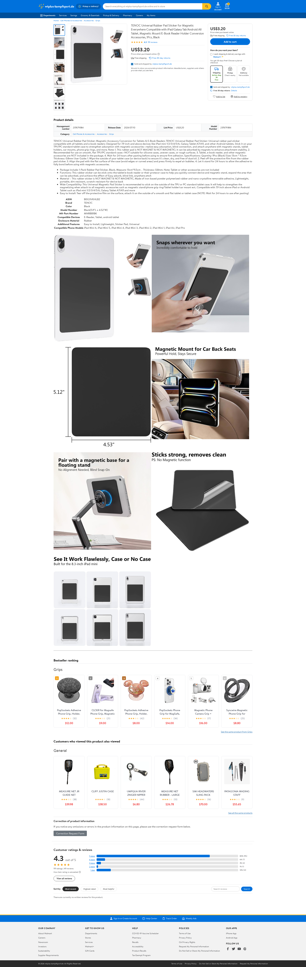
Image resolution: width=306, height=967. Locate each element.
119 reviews (152, 42)
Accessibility (137, 946)
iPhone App (231, 933)
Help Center (151, 918)
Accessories (89, 20)
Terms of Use (185, 933)
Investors (42, 946)
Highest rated (89, 888)
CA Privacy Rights (187, 942)
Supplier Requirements (48, 955)
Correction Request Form (70, 833)
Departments (49, 15)
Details (234, 90)
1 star (93, 870)
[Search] (206, 6)
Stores (88, 937)
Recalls (135, 942)
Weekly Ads (191, 918)
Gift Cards (89, 950)
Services (63, 15)
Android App (231, 937)
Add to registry (240, 96)
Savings (73, 15)
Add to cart (230, 41)
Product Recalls (139, 950)
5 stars (92, 856)
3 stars (92, 863)
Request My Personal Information (194, 946)
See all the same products (240, 812)
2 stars (92, 866)
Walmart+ (89, 946)
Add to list (220, 96)
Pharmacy (127, 15)
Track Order (171, 918)
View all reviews (64, 878)
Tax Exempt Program (141, 955)
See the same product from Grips (236, 731)
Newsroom (43, 942)
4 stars (92, 859)
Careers (139, 15)
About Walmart (45, 933)
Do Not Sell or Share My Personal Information (199, 950)
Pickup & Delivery (111, 15)
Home (56, 20)
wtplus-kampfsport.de (162, 63)
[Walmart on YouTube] (239, 949)
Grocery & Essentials (90, 15)
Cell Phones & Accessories (71, 20)
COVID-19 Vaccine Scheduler (145, 933)
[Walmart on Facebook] (227, 949)
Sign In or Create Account (125, 918)
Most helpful (108, 888)
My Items (151, 15)
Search (247, 888)
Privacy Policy (185, 937)
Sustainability (44, 950)
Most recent (70, 888)
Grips (97, 20)
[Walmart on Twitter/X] (233, 949)
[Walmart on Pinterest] (245, 949)
